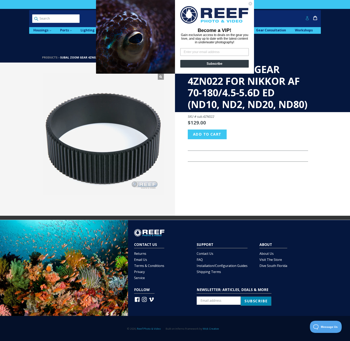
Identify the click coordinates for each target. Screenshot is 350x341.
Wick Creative (211, 328)
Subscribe (214, 63)
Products (50, 57)
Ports (68, 30)
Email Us (140, 259)
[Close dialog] (250, 4)
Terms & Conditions (149, 265)
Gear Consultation (271, 30)
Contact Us (205, 253)
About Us (266, 253)
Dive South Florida (273, 265)
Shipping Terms (209, 272)
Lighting (91, 30)
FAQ (200, 259)
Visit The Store (270, 259)
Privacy (139, 272)
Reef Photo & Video (149, 328)
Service (139, 278)
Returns (140, 253)
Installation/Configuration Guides (222, 265)
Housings (44, 30)
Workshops (304, 30)
